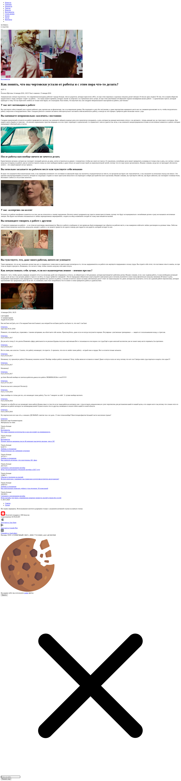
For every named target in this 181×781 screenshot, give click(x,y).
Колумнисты (9, 12)
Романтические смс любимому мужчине (15, 451)
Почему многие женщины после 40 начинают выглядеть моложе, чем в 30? (28, 441)
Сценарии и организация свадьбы (13, 468)
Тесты (7, 18)
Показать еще (6, 779)
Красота (8, 10)
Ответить (4, 327)
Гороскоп (8, 4)
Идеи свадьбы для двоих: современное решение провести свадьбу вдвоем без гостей (31, 498)
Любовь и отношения (8, 449)
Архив (7, 505)
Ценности (8, 6)
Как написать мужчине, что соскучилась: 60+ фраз (19, 460)
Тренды (7, 8)
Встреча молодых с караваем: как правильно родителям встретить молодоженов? (30, 479)
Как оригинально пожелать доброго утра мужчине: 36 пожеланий (24, 488)
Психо (7, 16)
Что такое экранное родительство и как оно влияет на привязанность (25, 432)
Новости (8, 2)
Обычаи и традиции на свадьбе (12, 477)
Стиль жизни (9, 14)
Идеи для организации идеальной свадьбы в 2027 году (20, 469)
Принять (4, 595)
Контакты (8, 19)
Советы (7, 503)
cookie (26, 593)
